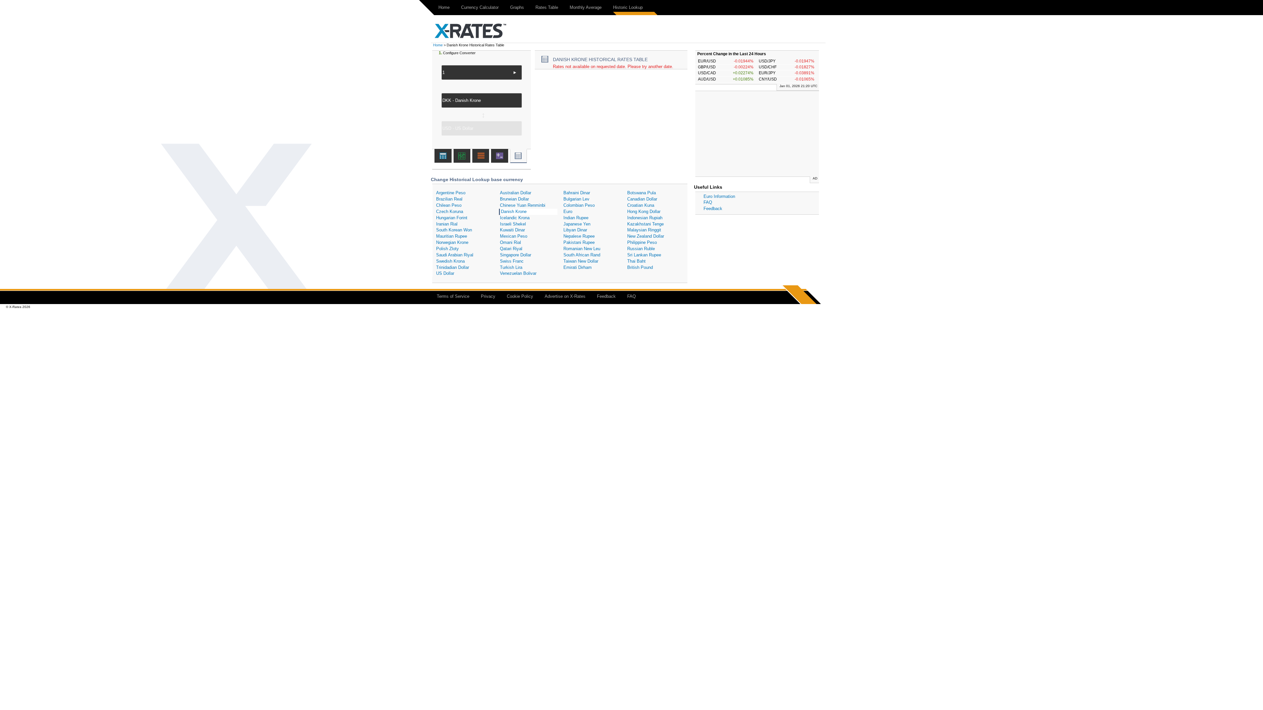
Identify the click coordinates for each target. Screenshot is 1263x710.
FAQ (708, 202)
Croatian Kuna (640, 205)
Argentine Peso (450, 192)
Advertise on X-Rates (565, 296)
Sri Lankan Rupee (644, 254)
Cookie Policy (520, 296)
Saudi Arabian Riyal (454, 254)
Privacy (488, 296)
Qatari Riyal (511, 248)
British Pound (640, 267)
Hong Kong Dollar (643, 211)
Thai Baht (636, 261)
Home (444, 7)
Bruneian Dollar (514, 199)
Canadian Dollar (642, 199)
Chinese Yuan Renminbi (522, 205)
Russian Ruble (641, 248)
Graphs (517, 7)
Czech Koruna (449, 211)
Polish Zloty (447, 248)
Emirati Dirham (577, 267)
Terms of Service (453, 296)
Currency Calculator (480, 7)
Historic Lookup (628, 7)
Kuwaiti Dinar (512, 229)
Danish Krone (514, 211)
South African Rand (581, 254)
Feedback (713, 208)
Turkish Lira (511, 267)
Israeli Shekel (513, 224)
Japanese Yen (576, 224)
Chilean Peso (448, 205)
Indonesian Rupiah (644, 217)
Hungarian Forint (451, 217)
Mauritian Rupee (451, 236)
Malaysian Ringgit (644, 229)
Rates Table (546, 7)
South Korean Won (454, 229)
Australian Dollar (515, 192)
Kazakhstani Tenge (645, 224)
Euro (567, 211)
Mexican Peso (513, 236)
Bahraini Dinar (576, 192)
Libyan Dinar (575, 229)
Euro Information (719, 196)
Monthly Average (586, 7)
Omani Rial (510, 242)
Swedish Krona (450, 261)
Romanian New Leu (581, 248)
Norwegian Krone (452, 242)
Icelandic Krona (515, 217)
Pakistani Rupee (579, 242)
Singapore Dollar (515, 254)
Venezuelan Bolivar (518, 273)
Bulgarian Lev (576, 199)
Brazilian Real (449, 199)
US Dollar (445, 273)
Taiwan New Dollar (580, 261)
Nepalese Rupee (579, 236)
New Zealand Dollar (645, 236)
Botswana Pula (641, 192)
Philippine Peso (642, 242)
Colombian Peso (579, 205)
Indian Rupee (575, 217)
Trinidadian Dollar (452, 267)
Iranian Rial (447, 224)
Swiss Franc (512, 261)
